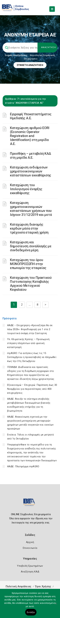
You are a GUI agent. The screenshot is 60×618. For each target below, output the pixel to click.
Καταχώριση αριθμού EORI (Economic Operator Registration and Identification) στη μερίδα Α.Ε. (29, 136)
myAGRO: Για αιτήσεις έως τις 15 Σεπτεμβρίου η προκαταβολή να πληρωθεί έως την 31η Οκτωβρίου (31, 357)
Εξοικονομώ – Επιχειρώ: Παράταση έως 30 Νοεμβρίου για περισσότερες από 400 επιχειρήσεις (32, 388)
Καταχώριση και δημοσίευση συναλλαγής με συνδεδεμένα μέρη (31, 246)
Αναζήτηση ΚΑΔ (30, 571)
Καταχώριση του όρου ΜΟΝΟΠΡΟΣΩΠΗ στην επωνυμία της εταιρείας (28, 264)
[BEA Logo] (30, 503)
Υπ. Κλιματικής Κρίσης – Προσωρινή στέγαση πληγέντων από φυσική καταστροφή (28, 343)
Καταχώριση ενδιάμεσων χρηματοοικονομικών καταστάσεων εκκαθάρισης (30, 171)
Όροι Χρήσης (43, 586)
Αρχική (30, 542)
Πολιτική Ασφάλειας (18, 586)
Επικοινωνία (30, 547)
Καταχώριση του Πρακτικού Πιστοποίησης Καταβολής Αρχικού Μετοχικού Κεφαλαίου (31, 284)
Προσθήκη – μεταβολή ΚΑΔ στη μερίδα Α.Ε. (30, 156)
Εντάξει (31, 612)
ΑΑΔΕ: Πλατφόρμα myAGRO (23, 466)
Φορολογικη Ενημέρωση (42, 55)
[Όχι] (56, 605)
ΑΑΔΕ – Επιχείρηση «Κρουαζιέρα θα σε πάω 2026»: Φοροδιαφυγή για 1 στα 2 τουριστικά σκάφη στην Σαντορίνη (30, 329)
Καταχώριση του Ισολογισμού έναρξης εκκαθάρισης (26, 189)
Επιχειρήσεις (31, 58)
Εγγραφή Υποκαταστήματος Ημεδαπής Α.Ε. (31, 116)
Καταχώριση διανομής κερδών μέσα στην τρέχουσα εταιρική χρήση (29, 228)
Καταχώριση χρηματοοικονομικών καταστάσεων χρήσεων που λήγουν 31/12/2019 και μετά (31, 209)
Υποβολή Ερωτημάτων (30, 565)
